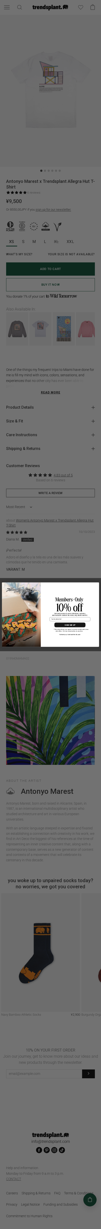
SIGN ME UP (69, 625)
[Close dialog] (96, 585)
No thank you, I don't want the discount (70, 634)
